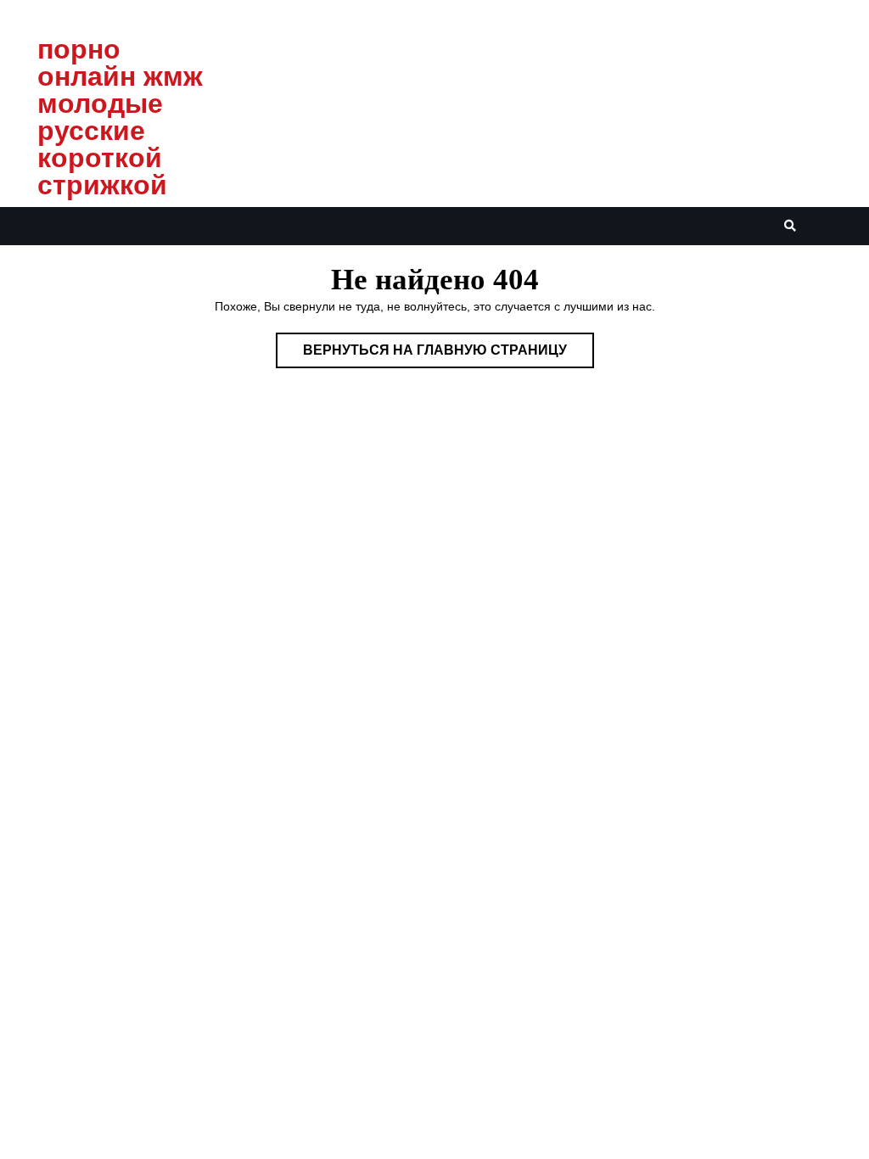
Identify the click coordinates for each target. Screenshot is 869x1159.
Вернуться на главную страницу (448, 355)
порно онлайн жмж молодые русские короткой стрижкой (120, 117)
